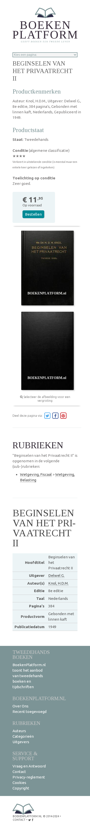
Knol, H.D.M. (58, 583)
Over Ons (20, 706)
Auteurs (19, 731)
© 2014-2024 (51, 816)
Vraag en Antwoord (29, 766)
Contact (19, 771)
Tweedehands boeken (31, 654)
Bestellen (33, 214)
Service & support (25, 756)
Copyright (20, 788)
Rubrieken (26, 723)
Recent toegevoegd (29, 711)
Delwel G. (56, 575)
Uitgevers (20, 742)
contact (19, 819)
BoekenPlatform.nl (39, 698)
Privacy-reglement (28, 777)
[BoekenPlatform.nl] (45, 23)
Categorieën (23, 736)
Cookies (19, 782)
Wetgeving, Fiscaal (36, 474)
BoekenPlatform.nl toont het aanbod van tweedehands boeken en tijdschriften (29, 676)
